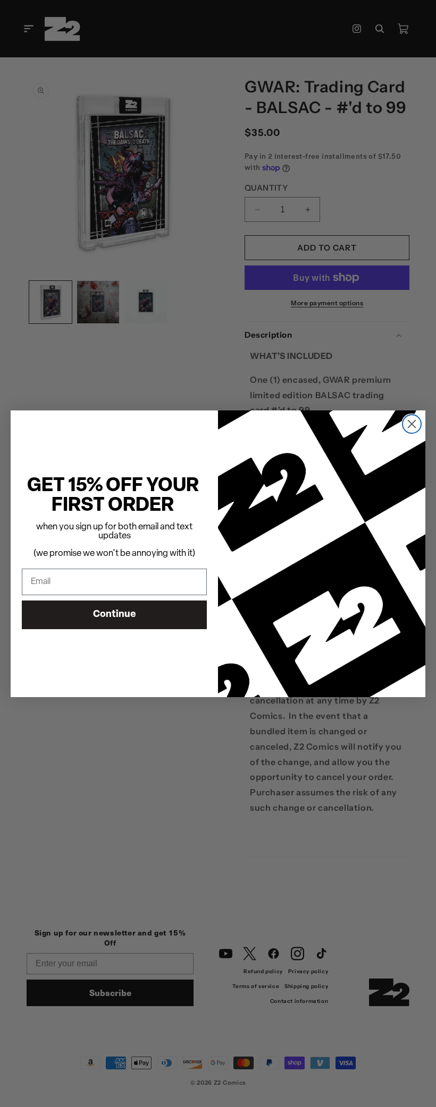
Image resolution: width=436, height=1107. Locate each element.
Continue (114, 615)
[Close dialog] (412, 424)
